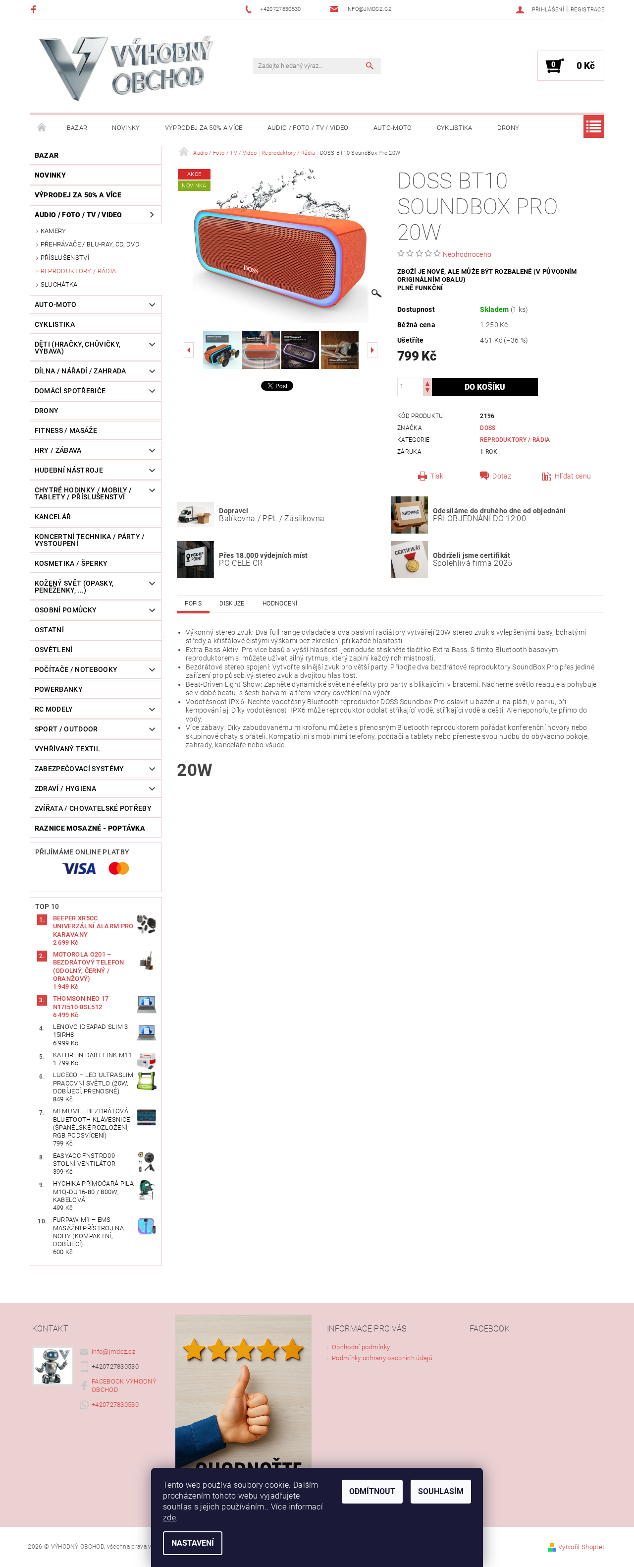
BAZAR (77, 127)
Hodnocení (280, 603)
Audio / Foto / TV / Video (308, 127)
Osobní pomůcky (66, 610)
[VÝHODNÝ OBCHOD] (126, 71)
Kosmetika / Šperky (71, 563)
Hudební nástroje (69, 470)
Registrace (587, 9)
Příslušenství (65, 257)
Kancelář (53, 517)
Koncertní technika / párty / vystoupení (90, 540)
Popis (193, 603)
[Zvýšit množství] (427, 382)
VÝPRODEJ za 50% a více (204, 127)
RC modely (54, 709)
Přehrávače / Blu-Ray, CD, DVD (90, 244)
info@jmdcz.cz (113, 1351)
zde (169, 1517)
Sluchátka (59, 284)
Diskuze (231, 603)
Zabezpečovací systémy (79, 769)
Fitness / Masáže (66, 430)
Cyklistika (455, 127)
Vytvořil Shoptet (581, 1547)
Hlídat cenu (573, 476)
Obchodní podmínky (361, 1347)
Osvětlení (54, 650)
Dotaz (502, 476)
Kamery (53, 231)
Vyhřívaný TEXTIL (67, 749)
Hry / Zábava (58, 450)
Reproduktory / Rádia (78, 271)
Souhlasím (441, 1491)
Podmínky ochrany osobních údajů (382, 1358)
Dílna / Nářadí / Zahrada (80, 371)
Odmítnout (372, 1491)
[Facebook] (35, 9)
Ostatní (49, 630)
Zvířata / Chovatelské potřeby (93, 808)
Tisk (436, 476)
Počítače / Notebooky (76, 669)
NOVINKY (126, 127)
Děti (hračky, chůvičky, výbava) (77, 347)
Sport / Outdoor (66, 729)
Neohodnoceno (467, 254)
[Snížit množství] (427, 391)
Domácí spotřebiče (70, 391)
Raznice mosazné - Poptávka (90, 828)
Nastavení (192, 1543)
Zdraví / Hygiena (65, 788)
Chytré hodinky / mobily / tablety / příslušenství (83, 493)
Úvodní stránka (42, 128)
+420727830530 (115, 1404)
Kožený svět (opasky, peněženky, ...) (74, 586)
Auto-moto (392, 127)
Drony (508, 127)
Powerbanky (59, 689)
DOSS (487, 427)
